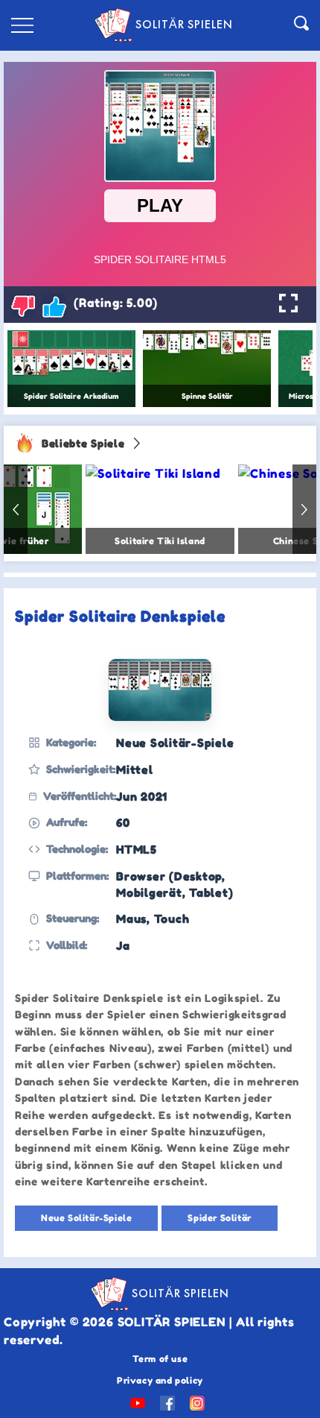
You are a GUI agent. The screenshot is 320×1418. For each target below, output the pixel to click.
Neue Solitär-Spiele (86, 1217)
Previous (16, 509)
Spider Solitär (219, 1217)
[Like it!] (54, 306)
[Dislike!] (23, 306)
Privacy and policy (160, 1380)
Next (304, 509)
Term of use (160, 1358)
